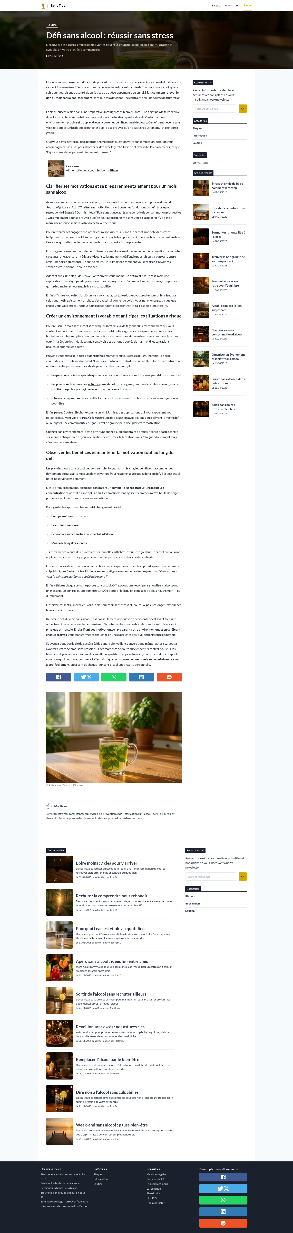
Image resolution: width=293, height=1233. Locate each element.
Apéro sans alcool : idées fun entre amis (112, 961)
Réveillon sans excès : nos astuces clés (110, 1026)
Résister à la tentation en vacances (228, 210)
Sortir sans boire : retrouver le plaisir (224, 407)
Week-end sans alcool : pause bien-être (112, 1124)
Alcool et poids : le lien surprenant (227, 308)
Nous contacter (155, 1202)
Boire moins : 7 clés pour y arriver (106, 863)
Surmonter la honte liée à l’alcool (228, 234)
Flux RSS (151, 1198)
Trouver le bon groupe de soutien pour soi (228, 259)
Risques (216, 5)
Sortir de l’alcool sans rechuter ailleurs (111, 993)
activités (94, 384)
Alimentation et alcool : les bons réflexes (92, 170)
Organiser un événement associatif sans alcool (228, 357)
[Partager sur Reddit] (169, 677)
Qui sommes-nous (157, 1183)
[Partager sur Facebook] (58, 677)
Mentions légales (156, 1174)
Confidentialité (155, 1179)
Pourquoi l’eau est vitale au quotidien (110, 928)
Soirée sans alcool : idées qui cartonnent (228, 381)
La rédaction (153, 1188)
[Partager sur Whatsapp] (113, 677)
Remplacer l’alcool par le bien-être (107, 1059)
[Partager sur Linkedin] (141, 677)
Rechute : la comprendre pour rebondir (112, 895)
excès (205, 162)
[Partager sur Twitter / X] (86, 677)
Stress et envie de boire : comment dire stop (228, 186)
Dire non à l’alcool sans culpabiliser (108, 1092)
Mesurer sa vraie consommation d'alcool (227, 332)
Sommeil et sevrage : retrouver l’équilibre (225, 283)
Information (232, 5)
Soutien (247, 5)
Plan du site (153, 1193)
